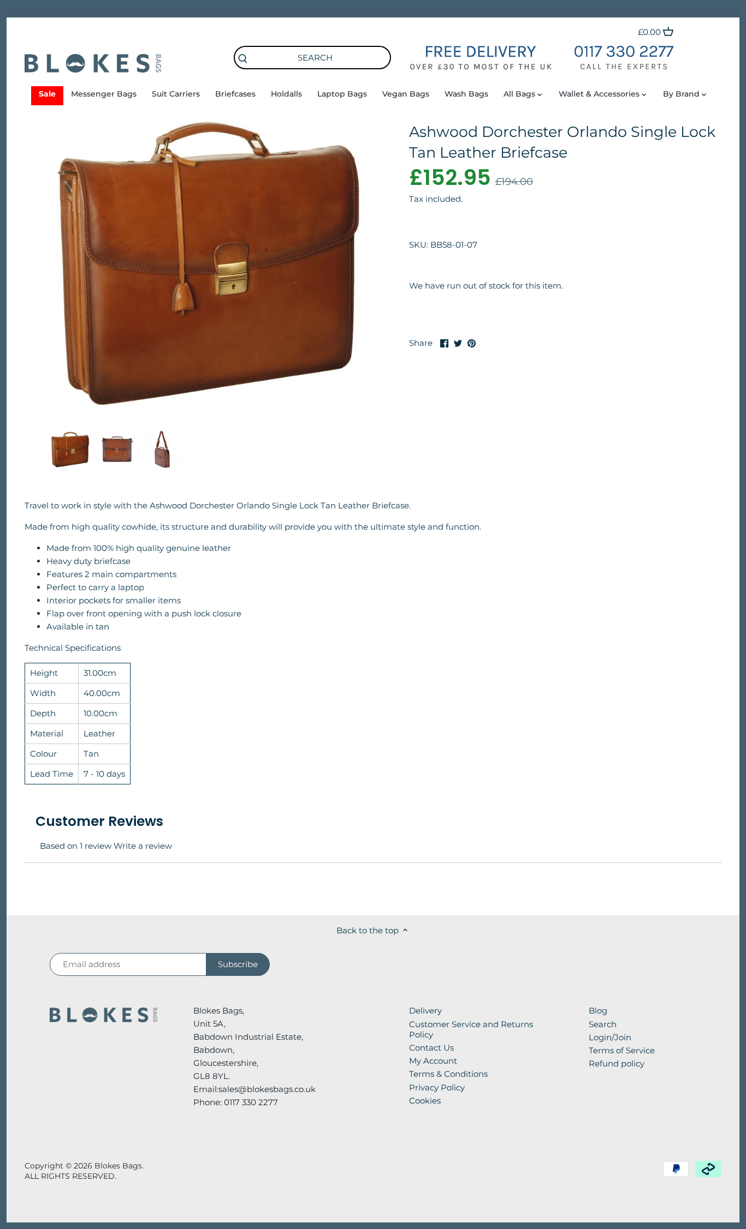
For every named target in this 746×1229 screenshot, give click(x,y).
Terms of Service (622, 1050)
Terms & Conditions (448, 1074)
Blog (598, 1010)
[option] (70, 449)
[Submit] (242, 59)
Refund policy (616, 1063)
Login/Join (610, 1037)
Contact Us (431, 1047)
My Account (433, 1061)
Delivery (425, 1010)
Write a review (143, 846)
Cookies (425, 1100)
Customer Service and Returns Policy (471, 1029)
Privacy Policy (437, 1087)
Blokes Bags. (119, 1165)
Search (603, 1024)
